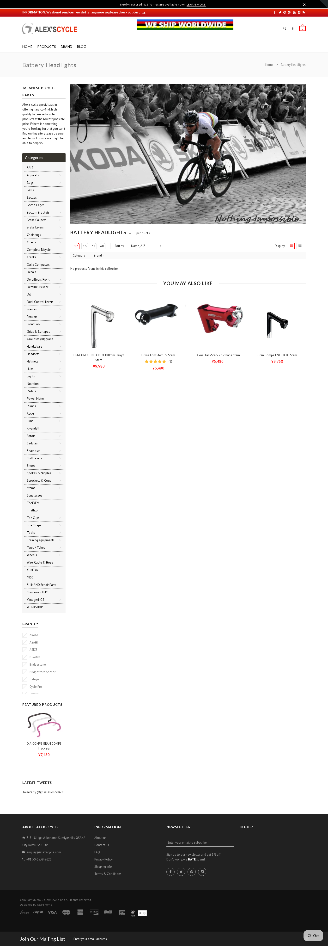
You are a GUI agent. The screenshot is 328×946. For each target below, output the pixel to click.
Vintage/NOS (35, 600)
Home (269, 65)
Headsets (33, 354)
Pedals (31, 391)
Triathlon (33, 510)
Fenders (32, 317)
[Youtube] (294, 12)
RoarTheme (44, 904)
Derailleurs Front (38, 279)
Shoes (31, 466)
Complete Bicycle (39, 250)
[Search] (284, 28)
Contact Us (101, 845)
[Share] (121, 317)
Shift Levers (34, 458)
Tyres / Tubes (36, 548)
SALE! (31, 168)
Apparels (33, 175)
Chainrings (34, 235)
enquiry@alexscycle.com (44, 852)
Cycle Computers (38, 265)
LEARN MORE (196, 4)
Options (100, 346)
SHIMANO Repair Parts (41, 585)
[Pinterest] (284, 12)
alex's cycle (51, 900)
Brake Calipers (36, 220)
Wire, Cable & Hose (40, 562)
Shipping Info (103, 867)
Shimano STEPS (38, 592)
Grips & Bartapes (38, 332)
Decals (31, 272)
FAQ (97, 852)
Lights (31, 376)
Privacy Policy (103, 859)
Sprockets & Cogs (39, 481)
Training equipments (41, 540)
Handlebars (34, 346)
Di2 (29, 294)
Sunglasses (34, 495)
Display (280, 246)
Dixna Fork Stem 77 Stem (158, 355)
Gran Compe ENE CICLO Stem (277, 355)
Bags (30, 183)
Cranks (31, 257)
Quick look (122, 346)
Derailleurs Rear (37, 287)
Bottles (32, 198)
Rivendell (33, 428)
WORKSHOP (35, 607)
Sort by (119, 246)
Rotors (31, 436)
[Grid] (291, 246)
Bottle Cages (35, 205)
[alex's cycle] (52, 29)
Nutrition (33, 384)
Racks (31, 414)
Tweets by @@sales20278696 (43, 792)
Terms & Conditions (107, 874)
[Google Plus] (289, 12)
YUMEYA (32, 570)
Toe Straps (34, 525)
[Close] (304, 4)
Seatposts (33, 451)
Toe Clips (33, 518)
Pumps (31, 406)
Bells (30, 190)
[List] (300, 246)
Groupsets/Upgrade (40, 339)
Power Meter (35, 399)
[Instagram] (299, 12)
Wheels (32, 555)
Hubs (30, 369)
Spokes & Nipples (39, 473)
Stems (31, 488)
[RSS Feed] (304, 12)
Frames (32, 309)
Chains (31, 242)
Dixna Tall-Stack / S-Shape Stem (218, 355)
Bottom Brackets (38, 212)
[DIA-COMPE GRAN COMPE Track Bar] (44, 725)
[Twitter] (280, 12)
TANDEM (33, 503)
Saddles (32, 443)
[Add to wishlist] (121, 308)
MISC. (30, 577)
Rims (30, 421)
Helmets (32, 361)
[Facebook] (274, 12)
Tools (31, 533)
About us (100, 838)
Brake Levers (35, 227)
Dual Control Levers (40, 302)
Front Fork (33, 324)
